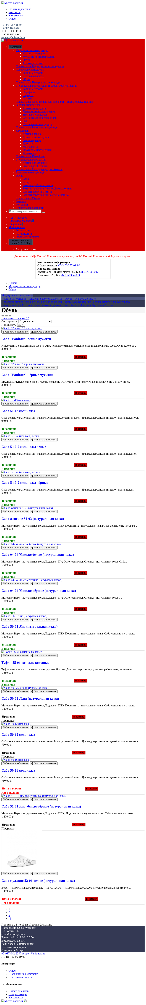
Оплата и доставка (20, 9)
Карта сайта (16, 997)
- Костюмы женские (14, 298)
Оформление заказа (27, 236)
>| (10, 918)
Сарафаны (29, 92)
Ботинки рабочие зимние (38, 185)
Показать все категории (30, 207)
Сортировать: (9, 321)
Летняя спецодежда (34, 108)
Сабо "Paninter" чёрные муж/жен (27, 375)
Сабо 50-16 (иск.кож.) (18, 770)
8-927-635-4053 (70, 275)
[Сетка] (2, 315)
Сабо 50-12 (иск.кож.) (18, 734)
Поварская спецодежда (30, 69)
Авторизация (24, 233)
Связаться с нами (19, 990)
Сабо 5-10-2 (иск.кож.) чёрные (24, 482)
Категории (15, 47)
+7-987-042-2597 (10, 28)
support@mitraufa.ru (13, 37)
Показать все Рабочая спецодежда (36, 127)
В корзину (80, 357)
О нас (12, 18)
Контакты (14, 12)
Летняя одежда (32, 133)
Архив (109, 305)
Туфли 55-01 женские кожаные (25, 662)
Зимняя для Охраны (35, 166)
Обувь (26, 59)
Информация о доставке (23, 973)
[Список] (6, 315)
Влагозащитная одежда (30, 172)
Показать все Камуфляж (30, 156)
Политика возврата (20, 977)
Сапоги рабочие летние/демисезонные (46, 194)
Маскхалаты (30, 146)
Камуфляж (22, 130)
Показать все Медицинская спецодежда (40, 66)
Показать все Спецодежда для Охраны (39, 169)
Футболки (22, 204)
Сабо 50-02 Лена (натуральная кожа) (30, 698)
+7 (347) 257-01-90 (11, 25)
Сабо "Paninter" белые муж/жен (26, 339)
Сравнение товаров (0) (15, 318)
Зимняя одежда (32, 140)
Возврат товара (18, 994)
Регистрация (23, 230)
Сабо (26, 178)
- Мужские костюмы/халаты (44, 298)
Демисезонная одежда (36, 137)
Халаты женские (33, 63)
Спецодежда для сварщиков (40, 117)
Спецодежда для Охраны (31, 159)
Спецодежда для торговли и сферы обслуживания (46, 85)
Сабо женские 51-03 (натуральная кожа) (32, 519)
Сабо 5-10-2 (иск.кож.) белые (23, 447)
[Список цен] (10, 315)
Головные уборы (33, 72)
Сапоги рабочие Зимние (37, 191)
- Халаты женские (84, 298)
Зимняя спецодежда (35, 114)
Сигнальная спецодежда (37, 124)
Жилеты (75, 305)
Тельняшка (29, 153)
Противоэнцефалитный (37, 149)
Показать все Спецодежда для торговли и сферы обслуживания (54, 101)
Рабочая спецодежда (28, 104)
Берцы (27, 182)
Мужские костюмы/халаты (39, 56)
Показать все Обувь (28, 198)
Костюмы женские (34, 53)
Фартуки (28, 95)
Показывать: (9, 324)
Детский (28, 143)
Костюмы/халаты (33, 76)
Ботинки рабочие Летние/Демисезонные (47, 188)
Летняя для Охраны (35, 162)
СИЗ (25, 120)
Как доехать (16, 15)
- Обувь (67, 298)
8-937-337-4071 (90, 271)
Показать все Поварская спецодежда (38, 82)
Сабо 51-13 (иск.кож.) (18, 411)
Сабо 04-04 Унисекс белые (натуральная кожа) (37, 554)
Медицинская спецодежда (32, 50)
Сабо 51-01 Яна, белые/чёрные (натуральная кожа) (41, 806)
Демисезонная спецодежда (39, 111)
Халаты (27, 98)
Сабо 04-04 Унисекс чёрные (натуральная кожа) (38, 590)
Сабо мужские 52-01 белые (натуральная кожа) (38, 880)
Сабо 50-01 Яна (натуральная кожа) (29, 626)
